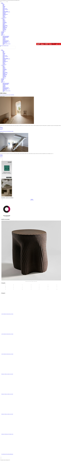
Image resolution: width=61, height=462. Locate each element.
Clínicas (4, 7)
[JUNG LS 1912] (6, 178)
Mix (1, 35)
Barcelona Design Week (5, 37)
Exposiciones (4, 39)
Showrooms (4, 13)
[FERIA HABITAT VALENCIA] (48, 43)
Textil (3, 30)
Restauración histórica (5, 14)
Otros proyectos (4, 17)
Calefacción (4, 20)
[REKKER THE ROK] (6, 196)
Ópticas (4, 10)
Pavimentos (4, 28)
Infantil (3, 24)
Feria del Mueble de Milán (6, 40)
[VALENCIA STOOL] (31, 280)
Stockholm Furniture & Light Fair (6, 43)
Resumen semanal (5, 42)
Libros (2, 34)
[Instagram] (3, 160)
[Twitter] (3, 159)
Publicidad (5, 45)
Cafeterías (4, 6)
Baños (3, 19)
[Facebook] (3, 158)
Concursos (4, 38)
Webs (3, 44)
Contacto (7, 45)
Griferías (4, 23)
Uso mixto (4, 16)
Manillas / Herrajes (5, 25)
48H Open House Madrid (6, 36)
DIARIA (32, 199)
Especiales (2, 31)
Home (0, 45)
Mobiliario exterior (5, 74)
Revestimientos (4, 29)
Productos (2, 18)
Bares (3, 5)
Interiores (2, 3)
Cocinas (4, 21)
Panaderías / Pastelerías (5, 11)
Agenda (2, 33)
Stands (3, 15)
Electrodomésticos (5, 22)
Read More (1, 127)
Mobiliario (4, 26)
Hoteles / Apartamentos (5, 9)
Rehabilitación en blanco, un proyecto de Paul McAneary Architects (6, 131)
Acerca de (2, 45)
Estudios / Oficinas (5, 8)
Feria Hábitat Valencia (5, 41)
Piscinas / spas (4, 12)
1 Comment (1, 155)
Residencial (1, 129)
